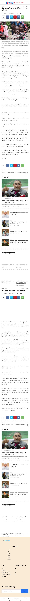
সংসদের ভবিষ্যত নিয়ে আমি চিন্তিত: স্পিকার (18, 231)
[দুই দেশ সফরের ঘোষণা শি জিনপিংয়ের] (8, 275)
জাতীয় (2, 198)
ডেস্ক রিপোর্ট (5, 13)
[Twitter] (11, 17)
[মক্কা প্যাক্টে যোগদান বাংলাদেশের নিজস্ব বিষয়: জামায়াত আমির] (5, 214)
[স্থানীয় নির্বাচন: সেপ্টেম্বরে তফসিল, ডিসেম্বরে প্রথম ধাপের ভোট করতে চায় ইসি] (15, 188)
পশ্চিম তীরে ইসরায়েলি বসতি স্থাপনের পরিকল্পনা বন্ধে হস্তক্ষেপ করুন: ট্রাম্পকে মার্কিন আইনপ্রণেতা (22, 282)
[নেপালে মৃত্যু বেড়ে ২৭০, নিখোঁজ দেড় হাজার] (8, 259)
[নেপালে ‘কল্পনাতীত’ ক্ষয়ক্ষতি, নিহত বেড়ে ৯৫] (22, 259)
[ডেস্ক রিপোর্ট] (3, 13)
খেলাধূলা (11, 220)
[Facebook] (7, 17)
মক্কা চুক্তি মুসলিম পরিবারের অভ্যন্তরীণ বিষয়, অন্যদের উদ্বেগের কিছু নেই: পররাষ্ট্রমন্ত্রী (19, 241)
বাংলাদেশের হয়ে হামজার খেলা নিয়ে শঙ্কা (8, 172)
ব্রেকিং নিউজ (11, 211)
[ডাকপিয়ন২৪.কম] (10, 3)
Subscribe (24, 591)
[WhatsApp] (22, 17)
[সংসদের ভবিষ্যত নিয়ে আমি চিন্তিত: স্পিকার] (5, 232)
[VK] (18, 17)
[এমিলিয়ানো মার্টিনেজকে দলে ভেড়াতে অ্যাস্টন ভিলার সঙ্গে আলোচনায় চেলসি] (5, 223)
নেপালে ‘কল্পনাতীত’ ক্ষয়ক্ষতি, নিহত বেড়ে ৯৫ (21, 265)
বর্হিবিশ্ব (3, 6)
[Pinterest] (15, 17)
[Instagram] (15, 570)
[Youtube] (15, 575)
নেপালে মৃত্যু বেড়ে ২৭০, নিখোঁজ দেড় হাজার (8, 265)
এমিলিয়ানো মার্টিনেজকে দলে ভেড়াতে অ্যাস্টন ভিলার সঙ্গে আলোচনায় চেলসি (18, 222)
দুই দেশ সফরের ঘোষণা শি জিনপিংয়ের (8, 281)
